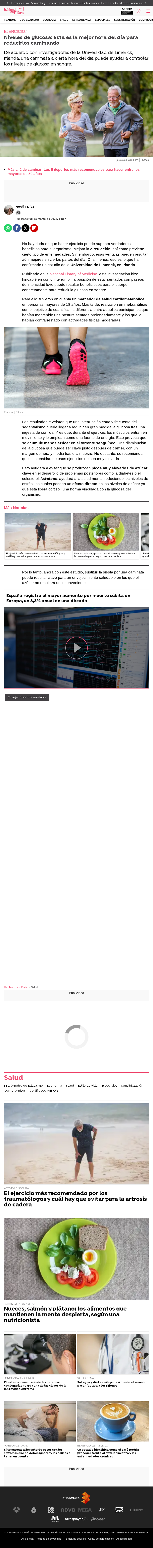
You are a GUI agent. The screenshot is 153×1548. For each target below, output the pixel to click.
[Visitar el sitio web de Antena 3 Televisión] (17, 1510)
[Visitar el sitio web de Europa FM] (136, 1510)
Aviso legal (27, 1538)
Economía (49, 20)
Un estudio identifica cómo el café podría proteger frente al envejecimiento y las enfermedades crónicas (108, 1453)
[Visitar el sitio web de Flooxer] (98, 1519)
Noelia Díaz (25, 207)
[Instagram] (18, 212)
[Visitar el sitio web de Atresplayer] (76, 1519)
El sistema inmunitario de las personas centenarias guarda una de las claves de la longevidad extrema (35, 1386)
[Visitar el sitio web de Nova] (68, 1510)
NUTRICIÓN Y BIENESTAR (19, 1304)
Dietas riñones (90, 3)
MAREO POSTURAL (16, 1445)
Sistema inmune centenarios (64, 3)
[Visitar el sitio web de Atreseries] (102, 1510)
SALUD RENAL (86, 1378)
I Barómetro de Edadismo (21, 20)
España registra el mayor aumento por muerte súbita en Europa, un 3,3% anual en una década (68, 598)
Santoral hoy (38, 3)
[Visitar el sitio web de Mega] (85, 1510)
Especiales (102, 20)
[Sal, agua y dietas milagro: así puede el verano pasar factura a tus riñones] (113, 1354)
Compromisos (15, 1091)
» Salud (33, 987)
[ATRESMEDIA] (76, 1497)
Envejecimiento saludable (27, 697)
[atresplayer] (139, 11)
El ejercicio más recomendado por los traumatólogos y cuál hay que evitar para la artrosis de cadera (75, 1199)
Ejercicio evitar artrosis (114, 3)
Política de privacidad (48, 1538)
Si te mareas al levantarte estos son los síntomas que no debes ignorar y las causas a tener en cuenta (37, 1453)
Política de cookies (75, 1538)
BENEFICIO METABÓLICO (92, 1445)
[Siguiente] (146, 3)
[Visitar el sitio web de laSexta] (34, 1510)
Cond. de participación (101, 1538)
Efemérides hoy (20, 3)
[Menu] (148, 11)
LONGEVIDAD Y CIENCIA (19, 1378)
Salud (64, 20)
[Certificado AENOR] (127, 11)
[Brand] (20, 11)
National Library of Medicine (73, 274)
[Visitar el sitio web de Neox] (51, 1510)
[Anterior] (7, 3)
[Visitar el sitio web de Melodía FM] (55, 1519)
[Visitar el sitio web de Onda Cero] (119, 1510)
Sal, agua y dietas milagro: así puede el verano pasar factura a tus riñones (111, 1384)
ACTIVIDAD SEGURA (16, 1188)
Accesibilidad (124, 1538)
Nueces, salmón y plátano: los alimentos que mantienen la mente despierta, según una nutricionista (65, 1314)
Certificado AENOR (43, 1091)
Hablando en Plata (15, 987)
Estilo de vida (81, 20)
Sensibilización (124, 20)
